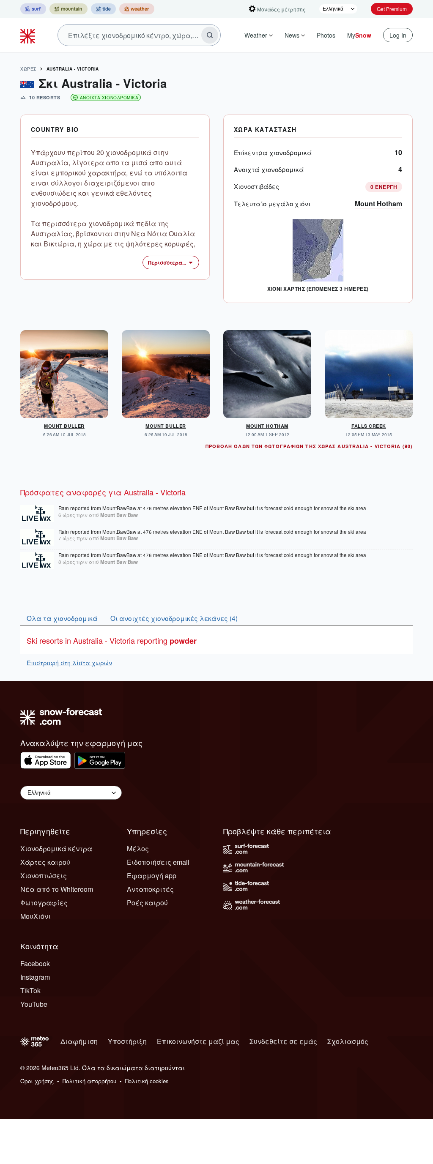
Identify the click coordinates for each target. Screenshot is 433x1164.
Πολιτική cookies (147, 1081)
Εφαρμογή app (151, 875)
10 (398, 152)
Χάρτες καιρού (45, 862)
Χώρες (28, 69)
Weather (255, 35)
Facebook (35, 963)
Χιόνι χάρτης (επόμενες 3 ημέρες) (317, 288)
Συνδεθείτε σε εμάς (283, 1041)
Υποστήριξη (127, 1041)
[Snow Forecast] (28, 35)
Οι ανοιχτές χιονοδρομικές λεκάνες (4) (174, 618)
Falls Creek (368, 426)
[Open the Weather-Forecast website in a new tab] (136, 8)
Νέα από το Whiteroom (56, 889)
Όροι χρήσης (37, 1081)
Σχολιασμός (347, 1041)
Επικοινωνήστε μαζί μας (198, 1041)
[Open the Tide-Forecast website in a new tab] (103, 8)
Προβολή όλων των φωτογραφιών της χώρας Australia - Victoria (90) (309, 446)
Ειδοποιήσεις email (158, 862)
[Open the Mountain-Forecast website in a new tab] (68, 8)
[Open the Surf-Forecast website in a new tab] (33, 8)
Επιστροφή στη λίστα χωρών (69, 663)
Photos (326, 35)
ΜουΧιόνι (35, 916)
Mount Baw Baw (119, 515)
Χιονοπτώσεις (43, 875)
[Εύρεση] (209, 35)
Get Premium (392, 8)
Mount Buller (64, 426)
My (359, 35)
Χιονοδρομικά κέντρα (56, 848)
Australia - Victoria (73, 69)
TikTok (30, 990)
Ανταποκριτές (150, 889)
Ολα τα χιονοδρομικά (62, 618)
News (292, 35)
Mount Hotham (378, 203)
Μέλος (138, 848)
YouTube (33, 1004)
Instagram (35, 977)
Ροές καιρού (147, 902)
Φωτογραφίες (44, 902)
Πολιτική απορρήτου (89, 1081)
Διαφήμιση (79, 1041)
